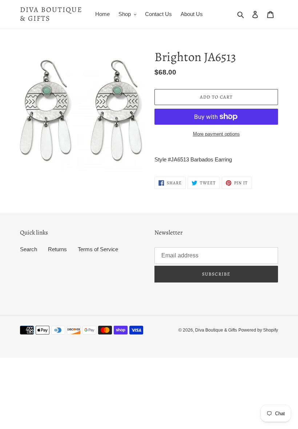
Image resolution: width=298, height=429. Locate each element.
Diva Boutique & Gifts (51, 14)
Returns (57, 249)
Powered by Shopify (258, 330)
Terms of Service (98, 249)
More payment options (216, 134)
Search (28, 249)
